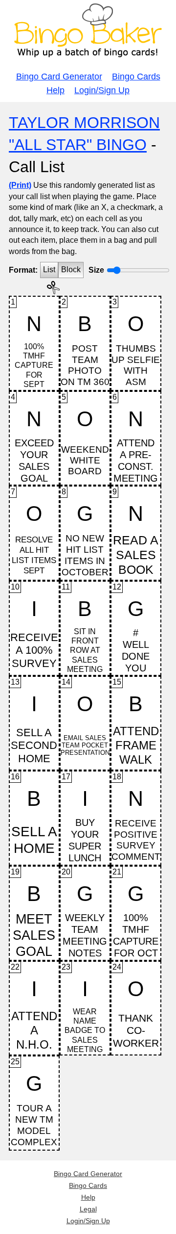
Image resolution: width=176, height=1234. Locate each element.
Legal (88, 1209)
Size (96, 270)
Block (71, 269)
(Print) (20, 185)
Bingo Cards (136, 76)
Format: (23, 270)
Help (55, 90)
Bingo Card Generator (59, 76)
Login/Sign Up (102, 90)
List (49, 269)
